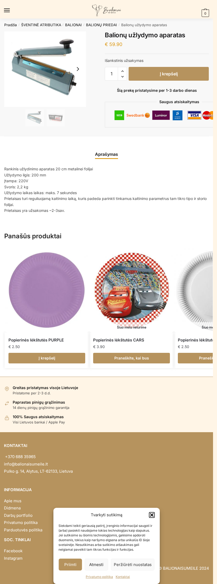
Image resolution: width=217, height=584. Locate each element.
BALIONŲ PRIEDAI (101, 25)
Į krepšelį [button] (47, 358)
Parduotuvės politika (23, 529)
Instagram (13, 558)
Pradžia (10, 25)
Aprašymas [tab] (106, 154)
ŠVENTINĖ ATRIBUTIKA (41, 25)
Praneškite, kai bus (131, 358)
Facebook (13, 550)
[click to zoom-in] (45, 69)
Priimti (70, 564)
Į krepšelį (169, 73)
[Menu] (12, 11)
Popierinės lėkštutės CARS (118, 340)
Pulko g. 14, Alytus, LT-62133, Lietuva (38, 471)
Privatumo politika (99, 577)
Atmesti (96, 564)
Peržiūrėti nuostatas (133, 564)
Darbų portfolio (18, 515)
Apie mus (12, 500)
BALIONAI (73, 25)
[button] (152, 515)
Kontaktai (123, 577)
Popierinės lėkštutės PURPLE (36, 340)
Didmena (12, 507)
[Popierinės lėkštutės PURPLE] (46, 290)
